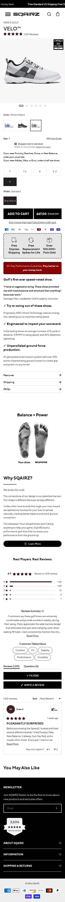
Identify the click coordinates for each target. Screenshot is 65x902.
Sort (35, 698)
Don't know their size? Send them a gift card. (32, 222)
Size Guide (56, 138)
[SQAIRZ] (26, 14)
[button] (7, 14)
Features (8, 375)
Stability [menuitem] (45, 650)
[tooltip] (42, 611)
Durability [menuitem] (43, 657)
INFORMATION (13, 854)
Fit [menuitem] (32, 650)
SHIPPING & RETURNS (17, 865)
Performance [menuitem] (24, 657)
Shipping (8, 382)
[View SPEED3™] (54, 709)
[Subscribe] (56, 808)
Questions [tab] (31, 667)
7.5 (25, 171)
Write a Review (40, 686)
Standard (10, 200)
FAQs (6, 389)
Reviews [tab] (11, 667)
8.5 (55, 171)
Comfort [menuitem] (20, 650)
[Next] (60, 728)
